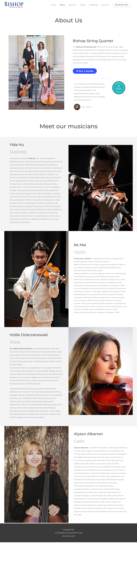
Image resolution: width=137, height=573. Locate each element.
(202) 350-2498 (68, 536)
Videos (83, 5)
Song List (72, 5)
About (62, 5)
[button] (121, 5)
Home (53, 5)
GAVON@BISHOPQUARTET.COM (68, 533)
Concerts (105, 5)
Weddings (93, 5)
